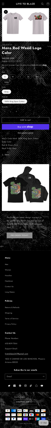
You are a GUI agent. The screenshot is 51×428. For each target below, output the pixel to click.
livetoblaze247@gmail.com (16, 353)
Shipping (4, 61)
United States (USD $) (24, 402)
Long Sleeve (10, 292)
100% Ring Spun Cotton (14, 101)
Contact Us (9, 286)
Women (8, 270)
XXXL (6, 82)
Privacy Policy (10, 324)
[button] (3, 4)
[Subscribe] (43, 376)
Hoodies (8, 275)
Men (6, 264)
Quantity (5, 107)
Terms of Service (11, 318)
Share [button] (7, 154)
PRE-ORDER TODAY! (19, 235)
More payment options (25, 133)
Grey (6, 92)
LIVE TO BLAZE (28, 423)
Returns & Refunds (12, 307)
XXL (37, 76)
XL (28, 76)
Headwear (9, 281)
